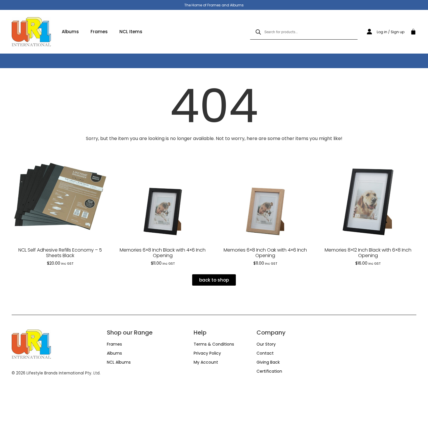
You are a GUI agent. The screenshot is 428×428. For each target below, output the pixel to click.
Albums (70, 32)
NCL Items (130, 32)
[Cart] (413, 31)
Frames (99, 32)
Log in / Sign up (390, 31)
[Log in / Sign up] (369, 32)
